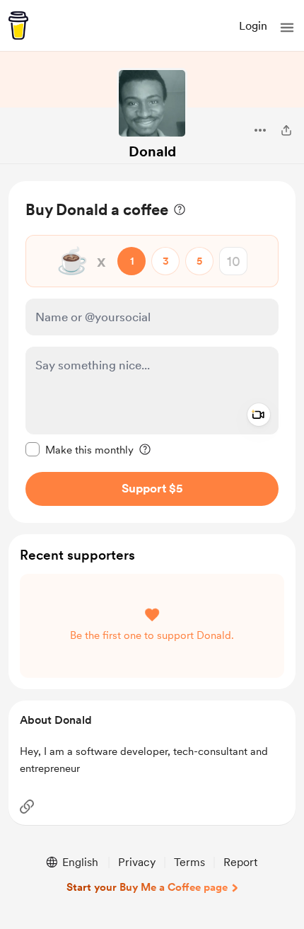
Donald (152, 151)
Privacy (137, 862)
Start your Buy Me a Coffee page (147, 887)
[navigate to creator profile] (152, 103)
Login (253, 26)
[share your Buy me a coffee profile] (286, 130)
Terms (189, 862)
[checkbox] (79, 449)
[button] (287, 27)
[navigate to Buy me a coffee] (18, 25)
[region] (152, 352)
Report (240, 862)
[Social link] (27, 807)
